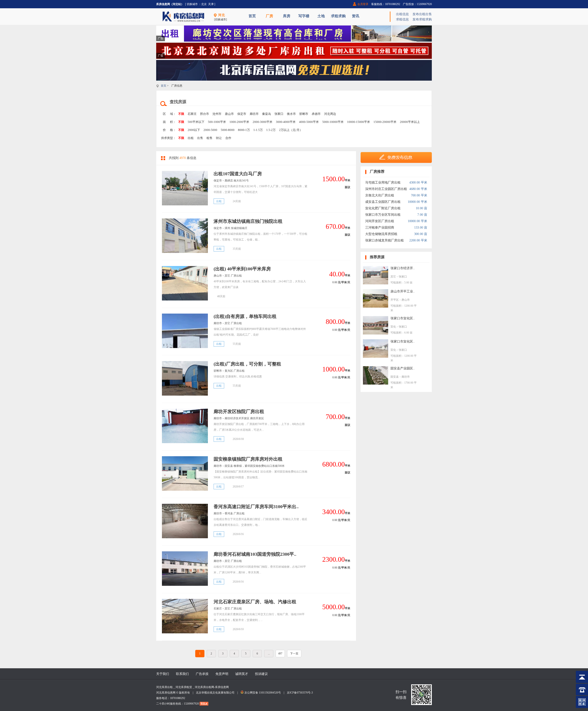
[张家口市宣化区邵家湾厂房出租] (375, 333)
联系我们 (182, 674)
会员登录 (362, 4)
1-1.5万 (258, 130)
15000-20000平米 (384, 122)
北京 (204, 4)
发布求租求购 (422, 19)
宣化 (393, 326)
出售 (200, 138)
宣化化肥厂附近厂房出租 (383, 208)
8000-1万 (244, 130)
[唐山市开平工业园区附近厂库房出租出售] (375, 306)
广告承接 (202, 674)
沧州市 (216, 114)
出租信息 (402, 14)
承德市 (316, 114)
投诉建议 (261, 674)
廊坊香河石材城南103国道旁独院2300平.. (255, 554)
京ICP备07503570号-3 (300, 692)
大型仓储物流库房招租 (381, 234)
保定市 (241, 114)
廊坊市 (254, 114)
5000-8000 (228, 130)
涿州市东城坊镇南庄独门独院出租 (248, 221)
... (269, 653)
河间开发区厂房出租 (379, 221)
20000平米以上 (410, 122)
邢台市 (204, 114)
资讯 (355, 16)
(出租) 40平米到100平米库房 (242, 268)
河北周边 (330, 114)
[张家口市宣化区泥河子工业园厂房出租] (375, 356)
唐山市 (229, 114)
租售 (209, 138)
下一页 (294, 653)
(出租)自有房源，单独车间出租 (245, 316)
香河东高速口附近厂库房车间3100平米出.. (256, 506)
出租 (191, 138)
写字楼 (303, 16)
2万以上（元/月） (290, 130)
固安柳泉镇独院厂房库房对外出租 (248, 459)
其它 (393, 276)
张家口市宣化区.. (402, 318)
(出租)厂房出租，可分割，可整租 (247, 363)
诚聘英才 (241, 674)
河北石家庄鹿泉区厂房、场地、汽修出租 (255, 601)
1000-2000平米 (239, 122)
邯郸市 (303, 114)
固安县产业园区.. (402, 368)
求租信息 (402, 19)
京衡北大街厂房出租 (379, 195)
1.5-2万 (271, 130)
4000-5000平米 (309, 122)
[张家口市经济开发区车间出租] (375, 283)
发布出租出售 (422, 14)
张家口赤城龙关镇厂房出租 (384, 240)
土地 (321, 16)
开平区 (394, 299)
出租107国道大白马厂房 (238, 173)
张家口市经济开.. (402, 268)
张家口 (278, 114)
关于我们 (162, 674)
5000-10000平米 (333, 122)
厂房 (269, 16)
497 (280, 653)
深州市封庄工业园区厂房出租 (386, 189)
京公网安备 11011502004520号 (262, 692)
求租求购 (338, 16)
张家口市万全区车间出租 (383, 214)
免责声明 (221, 674)
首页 (252, 16)
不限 (181, 114)
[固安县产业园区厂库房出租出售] (375, 383)
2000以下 (194, 130)
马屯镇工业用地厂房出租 (383, 182)
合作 (228, 138)
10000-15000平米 (358, 122)
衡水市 (291, 114)
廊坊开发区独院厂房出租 (239, 411)
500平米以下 (196, 122)
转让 (219, 138)
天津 (211, 4)
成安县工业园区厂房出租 (383, 202)
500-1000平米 (217, 122)
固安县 (394, 376)
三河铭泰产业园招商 (379, 227)
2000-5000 (210, 130)
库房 (286, 16)
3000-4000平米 (286, 122)
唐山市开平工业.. (402, 291)
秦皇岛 (266, 114)
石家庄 (192, 114)
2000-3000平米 (262, 122)
